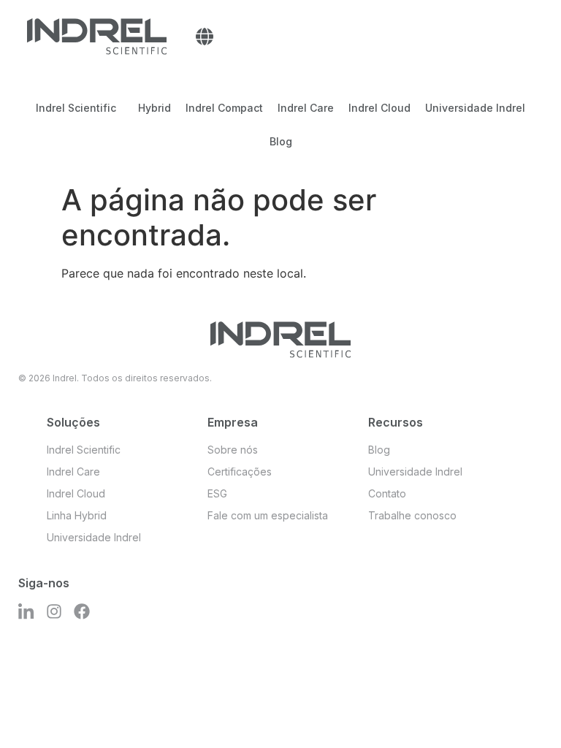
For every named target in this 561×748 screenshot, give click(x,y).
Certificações (239, 471)
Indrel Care (306, 108)
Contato (387, 493)
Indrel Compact (224, 108)
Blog (281, 141)
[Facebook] (82, 611)
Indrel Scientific (76, 108)
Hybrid (154, 108)
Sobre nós (232, 449)
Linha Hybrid (77, 515)
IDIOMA (204, 36)
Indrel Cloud (379, 108)
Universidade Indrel (475, 108)
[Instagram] (54, 611)
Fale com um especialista (267, 515)
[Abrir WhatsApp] (524, 711)
